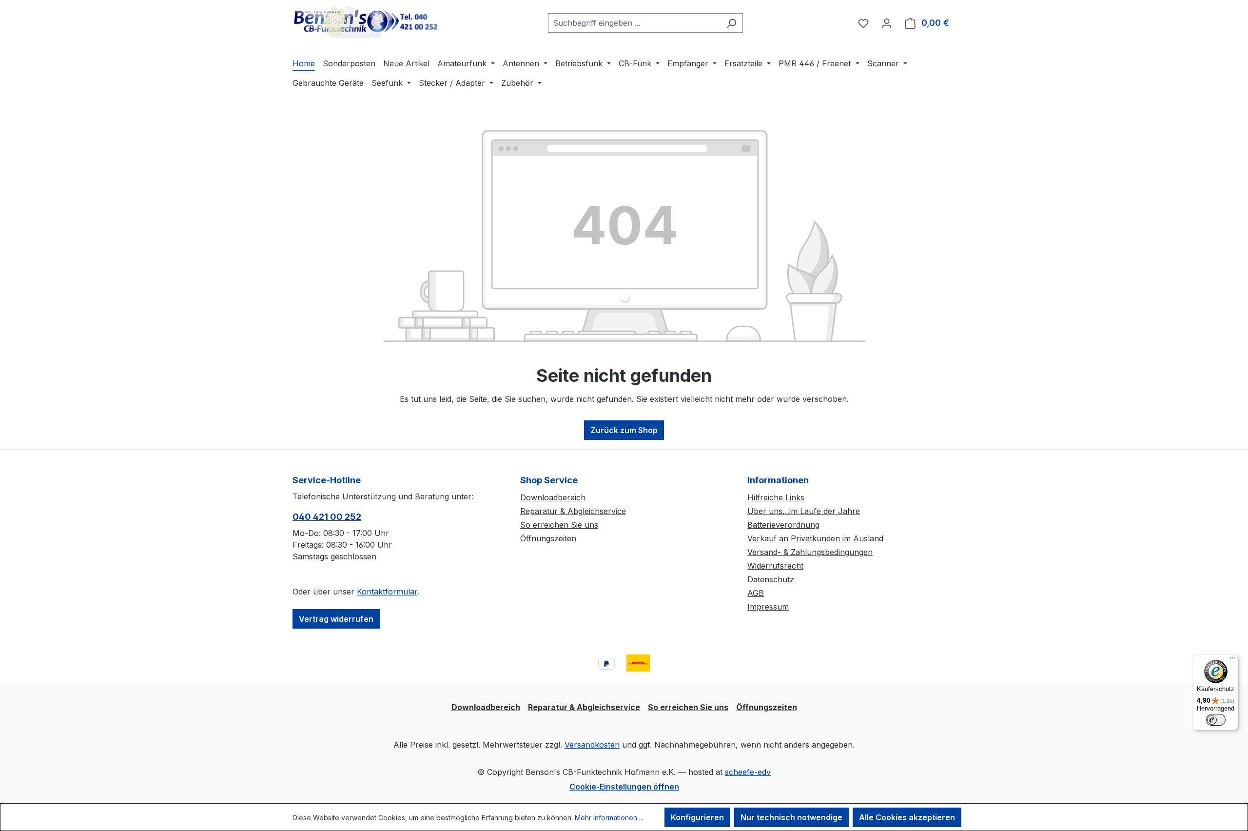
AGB (755, 593)
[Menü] (1232, 660)
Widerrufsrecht (775, 566)
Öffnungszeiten (548, 538)
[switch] (1216, 720)
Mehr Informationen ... (609, 817)
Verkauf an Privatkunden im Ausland (815, 538)
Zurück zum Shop (624, 430)
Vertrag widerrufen (336, 619)
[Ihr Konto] (886, 23)
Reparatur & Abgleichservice (573, 511)
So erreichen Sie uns (559, 525)
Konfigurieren (697, 817)
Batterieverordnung (783, 525)
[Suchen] (731, 23)
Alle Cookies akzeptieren (907, 817)
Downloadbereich (552, 497)
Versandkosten (592, 745)
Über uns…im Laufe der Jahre (803, 511)
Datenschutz (770, 579)
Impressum (768, 607)
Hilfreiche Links (775, 497)
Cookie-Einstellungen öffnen (624, 786)
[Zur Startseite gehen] (365, 21)
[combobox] (634, 23)
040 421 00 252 (326, 517)
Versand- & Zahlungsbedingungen (810, 552)
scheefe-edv (748, 772)
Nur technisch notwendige (791, 817)
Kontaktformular (387, 591)
